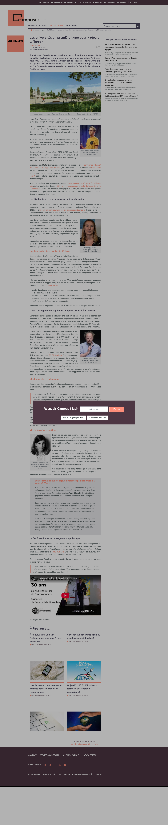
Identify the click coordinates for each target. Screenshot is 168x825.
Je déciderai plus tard (97, 417)
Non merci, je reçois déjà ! (73, 417)
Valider (116, 409)
